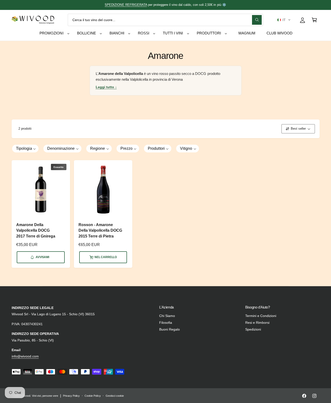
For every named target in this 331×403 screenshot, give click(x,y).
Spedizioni (253, 329)
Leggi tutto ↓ (106, 87)
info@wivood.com (25, 356)
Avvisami (42, 257)
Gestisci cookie (115, 395)
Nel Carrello (106, 257)
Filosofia (165, 322)
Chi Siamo (167, 316)
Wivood (26, 395)
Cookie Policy (93, 395)
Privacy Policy (71, 395)
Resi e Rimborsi (257, 322)
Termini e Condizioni (260, 316)
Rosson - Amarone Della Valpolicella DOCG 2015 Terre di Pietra (100, 230)
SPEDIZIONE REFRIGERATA (126, 5)
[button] (283, 20)
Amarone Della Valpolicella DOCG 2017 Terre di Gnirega (35, 230)
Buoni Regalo (169, 329)
